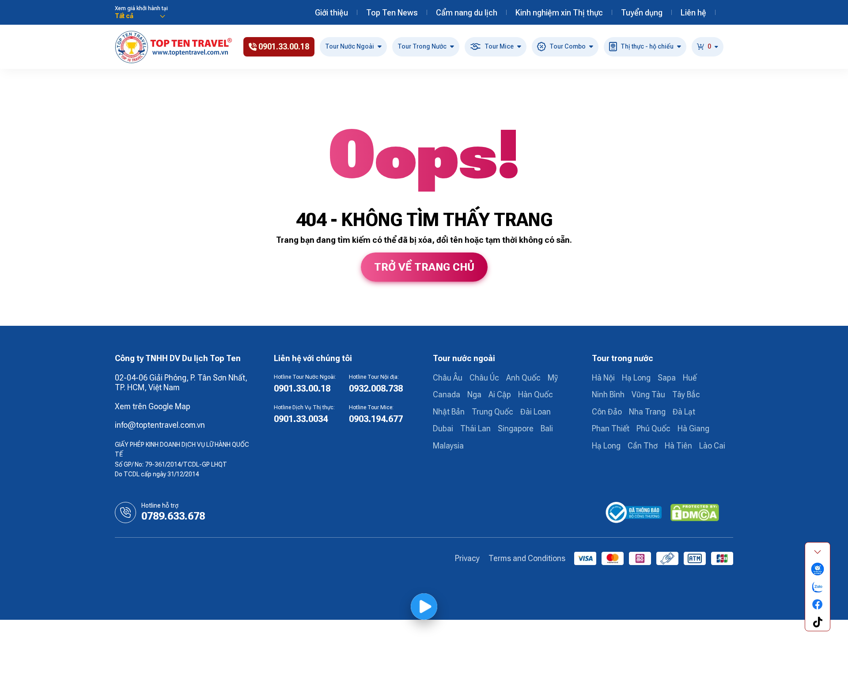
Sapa (667, 377)
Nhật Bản (449, 411)
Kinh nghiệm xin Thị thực (559, 12)
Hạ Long (636, 377)
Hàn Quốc (535, 394)
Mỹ (553, 377)
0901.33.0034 (301, 419)
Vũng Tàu (648, 394)
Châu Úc (484, 377)
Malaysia (448, 445)
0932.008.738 (376, 388)
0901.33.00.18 (302, 388)
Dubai (443, 428)
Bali (547, 428)
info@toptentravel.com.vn (160, 425)
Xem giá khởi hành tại (141, 8)
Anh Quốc (523, 377)
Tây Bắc (686, 394)
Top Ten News (392, 12)
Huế (690, 377)
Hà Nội (603, 377)
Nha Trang (647, 411)
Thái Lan (475, 428)
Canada (446, 394)
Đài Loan (535, 411)
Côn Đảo (607, 411)
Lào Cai (712, 445)
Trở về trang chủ (424, 267)
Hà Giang (693, 428)
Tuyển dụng (641, 12)
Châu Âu (447, 377)
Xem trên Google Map (152, 406)
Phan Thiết (610, 428)
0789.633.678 (173, 516)
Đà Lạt (684, 411)
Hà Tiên (678, 445)
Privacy (467, 558)
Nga (474, 394)
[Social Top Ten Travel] (817, 569)
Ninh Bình (608, 394)
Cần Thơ (643, 445)
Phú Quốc (653, 428)
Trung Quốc (492, 411)
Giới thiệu (331, 12)
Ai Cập (499, 394)
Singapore (516, 428)
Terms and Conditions (526, 558)
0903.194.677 (376, 419)
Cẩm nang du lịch (466, 12)
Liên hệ (693, 12)
